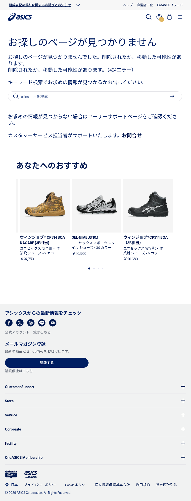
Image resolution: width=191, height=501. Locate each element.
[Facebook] (9, 323)
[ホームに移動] (20, 17)
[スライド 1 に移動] (89, 268)
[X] (20, 323)
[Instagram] (31, 323)
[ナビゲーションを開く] (180, 17)
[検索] (149, 17)
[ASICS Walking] (30, 474)
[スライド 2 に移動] (94, 268)
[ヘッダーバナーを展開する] (78, 5)
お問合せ (132, 135)
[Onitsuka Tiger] (11, 474)
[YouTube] (53, 323)
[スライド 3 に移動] (98, 268)
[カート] (170, 17)
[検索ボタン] (172, 96)
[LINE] (42, 323)
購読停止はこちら (19, 371)
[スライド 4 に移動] (102, 268)
